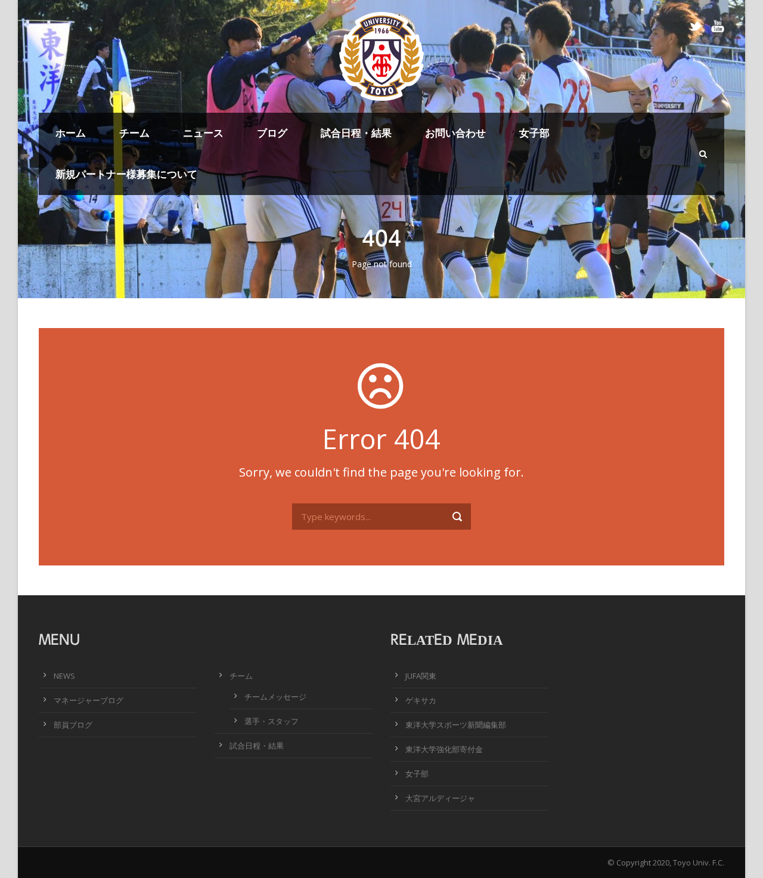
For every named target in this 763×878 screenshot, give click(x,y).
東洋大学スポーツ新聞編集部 (455, 724)
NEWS (64, 675)
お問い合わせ (455, 133)
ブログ (272, 133)
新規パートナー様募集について (126, 174)
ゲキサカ (420, 700)
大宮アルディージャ (440, 798)
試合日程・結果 (356, 133)
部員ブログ (73, 724)
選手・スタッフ (271, 721)
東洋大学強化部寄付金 (444, 749)
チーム (134, 133)
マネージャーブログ (88, 700)
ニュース (203, 133)
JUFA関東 (420, 675)
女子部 (534, 133)
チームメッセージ (275, 696)
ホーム (70, 133)
